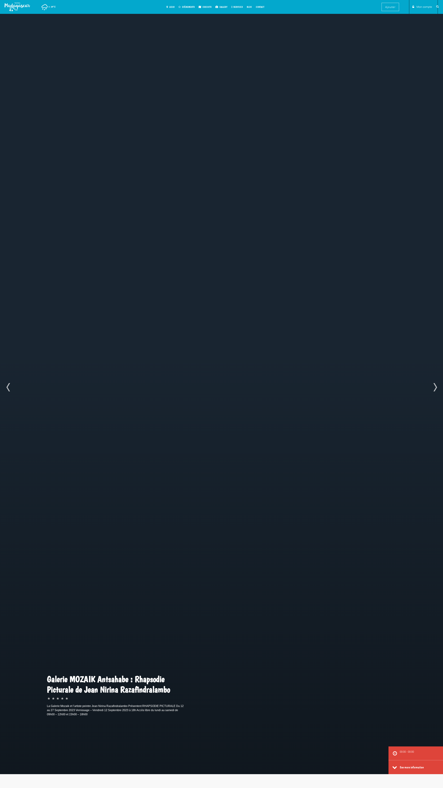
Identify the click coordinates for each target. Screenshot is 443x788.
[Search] (437, 6)
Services (238, 7)
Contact (260, 7)
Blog (249, 7)
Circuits (206, 7)
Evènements (188, 7)
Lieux (171, 7)
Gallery (223, 7)
